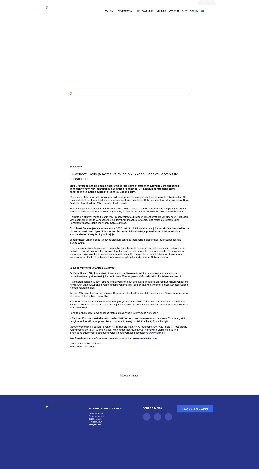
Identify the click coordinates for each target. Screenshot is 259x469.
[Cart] (212, 11)
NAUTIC (194, 10)
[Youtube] (212, 4)
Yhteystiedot (95, 425)
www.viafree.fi (157, 332)
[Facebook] (202, 4)
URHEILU (161, 10)
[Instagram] (207, 4)
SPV (184, 10)
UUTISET (110, 10)
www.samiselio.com (145, 338)
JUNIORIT (174, 10)
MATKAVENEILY (145, 10)
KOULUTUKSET (126, 10)
